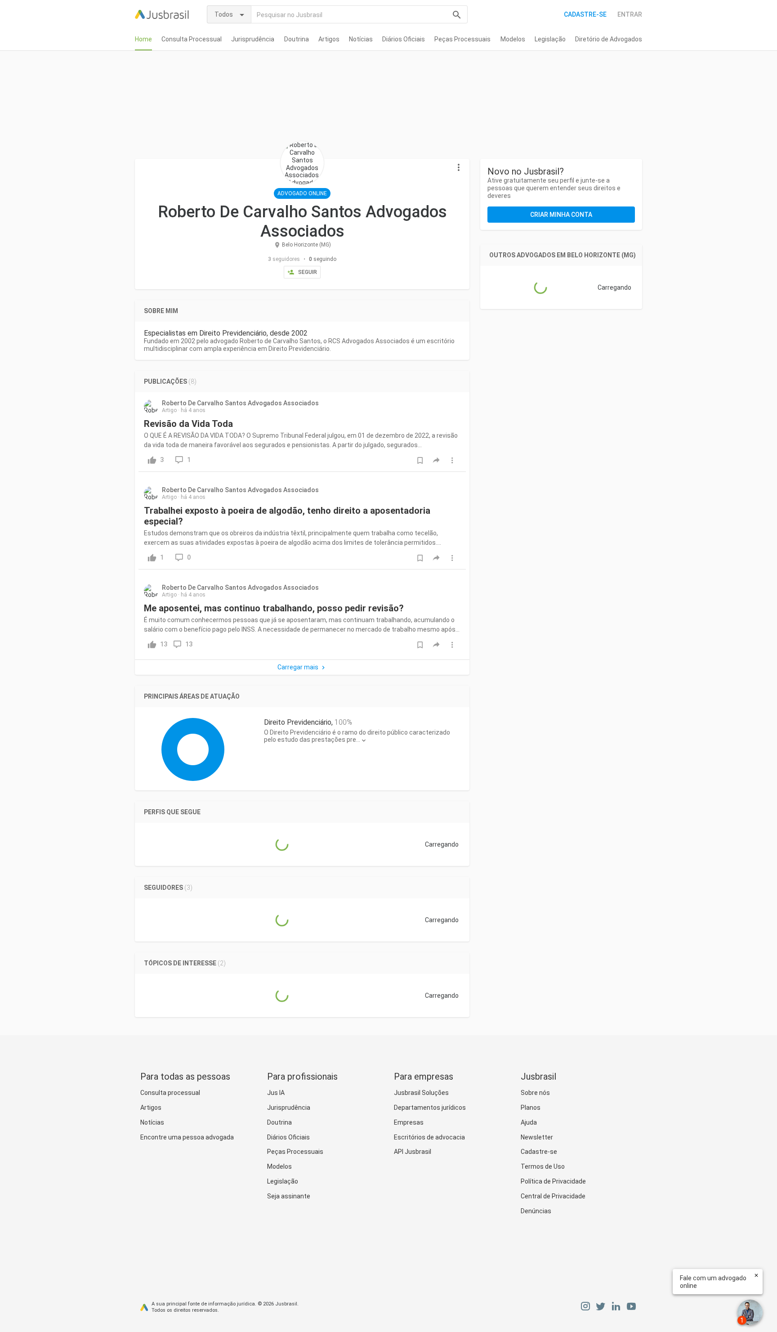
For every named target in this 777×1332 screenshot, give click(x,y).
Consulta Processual (191, 39)
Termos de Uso (543, 1166)
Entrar (629, 14)
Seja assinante (288, 1196)
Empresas (409, 1122)
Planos (530, 1107)
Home (143, 39)
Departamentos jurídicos (430, 1107)
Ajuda (529, 1122)
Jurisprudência (252, 39)
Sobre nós (535, 1092)
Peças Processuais (462, 39)
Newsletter (537, 1137)
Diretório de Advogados (608, 39)
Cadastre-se (585, 14)
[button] (458, 167)
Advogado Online (302, 193)
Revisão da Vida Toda (188, 423)
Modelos (512, 39)
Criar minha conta (561, 214)
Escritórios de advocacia (429, 1137)
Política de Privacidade (553, 1181)
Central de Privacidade (553, 1196)
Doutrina (296, 39)
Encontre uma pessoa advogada (187, 1137)
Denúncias (536, 1211)
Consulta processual (170, 1092)
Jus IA (276, 1092)
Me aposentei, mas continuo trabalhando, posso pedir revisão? (274, 608)
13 (188, 644)
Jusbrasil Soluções (421, 1092)
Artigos (328, 39)
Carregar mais (297, 667)
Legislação (550, 39)
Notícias (361, 39)
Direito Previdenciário (297, 722)
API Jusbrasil (412, 1151)
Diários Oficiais (403, 39)
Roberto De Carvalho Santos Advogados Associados (240, 403)
